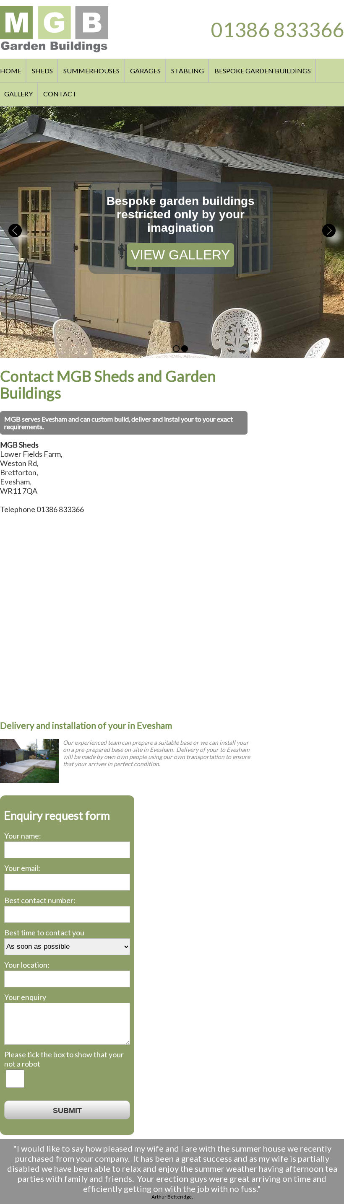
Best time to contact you (44, 932)
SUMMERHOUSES (91, 71)
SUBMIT (67, 1110)
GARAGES (145, 71)
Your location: (27, 964)
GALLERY (18, 94)
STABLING (187, 71)
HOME (10, 71)
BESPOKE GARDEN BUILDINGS (262, 71)
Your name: (22, 835)
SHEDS (42, 71)
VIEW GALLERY (180, 254)
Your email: (22, 868)
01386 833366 (277, 29)
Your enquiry (25, 997)
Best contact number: (40, 900)
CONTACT (60, 94)
